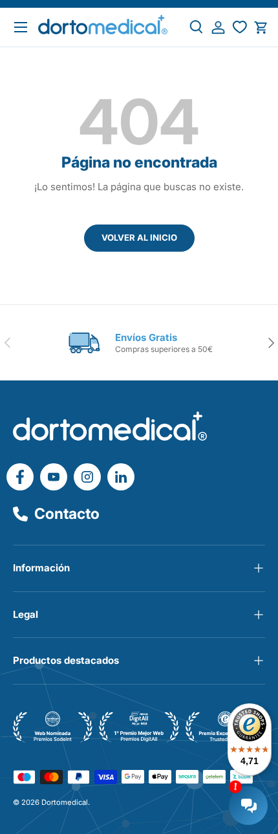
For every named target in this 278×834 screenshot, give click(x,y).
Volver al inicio (139, 237)
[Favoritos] (239, 27)
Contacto (67, 514)
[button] (261, 27)
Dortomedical (64, 802)
